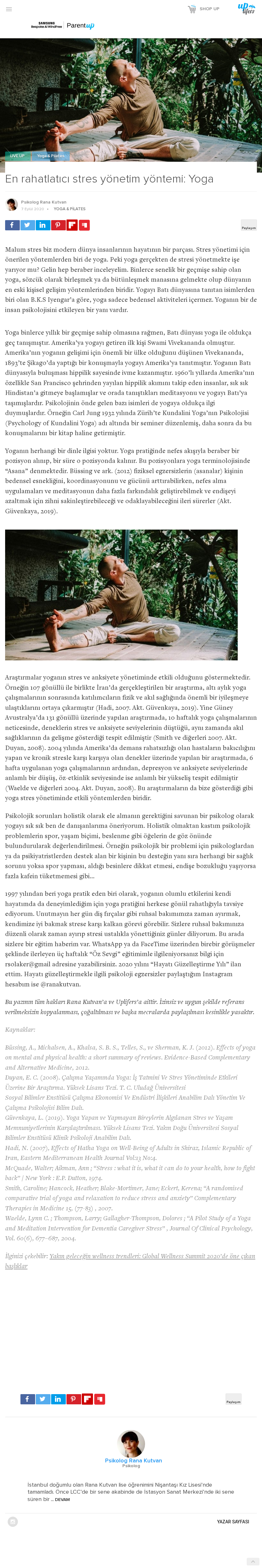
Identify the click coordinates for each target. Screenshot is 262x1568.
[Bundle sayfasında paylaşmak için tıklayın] (84, 225)
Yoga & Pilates (51, 156)
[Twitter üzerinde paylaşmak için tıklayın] (27, 225)
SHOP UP (210, 9)
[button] (9, 9)
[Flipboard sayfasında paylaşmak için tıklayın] (72, 225)
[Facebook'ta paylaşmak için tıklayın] (12, 225)
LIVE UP (18, 156)
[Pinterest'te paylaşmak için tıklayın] (58, 225)
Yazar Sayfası (233, 1521)
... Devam (60, 1499)
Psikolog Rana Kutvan (43, 202)
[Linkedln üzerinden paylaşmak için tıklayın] (43, 225)
